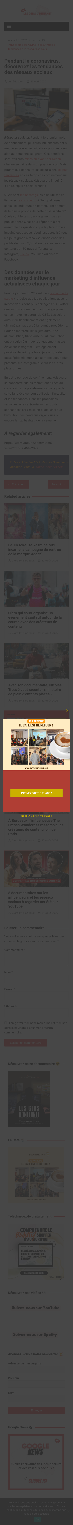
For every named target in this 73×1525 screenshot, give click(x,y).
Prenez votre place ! (36, 793)
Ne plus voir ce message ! (36, 816)
